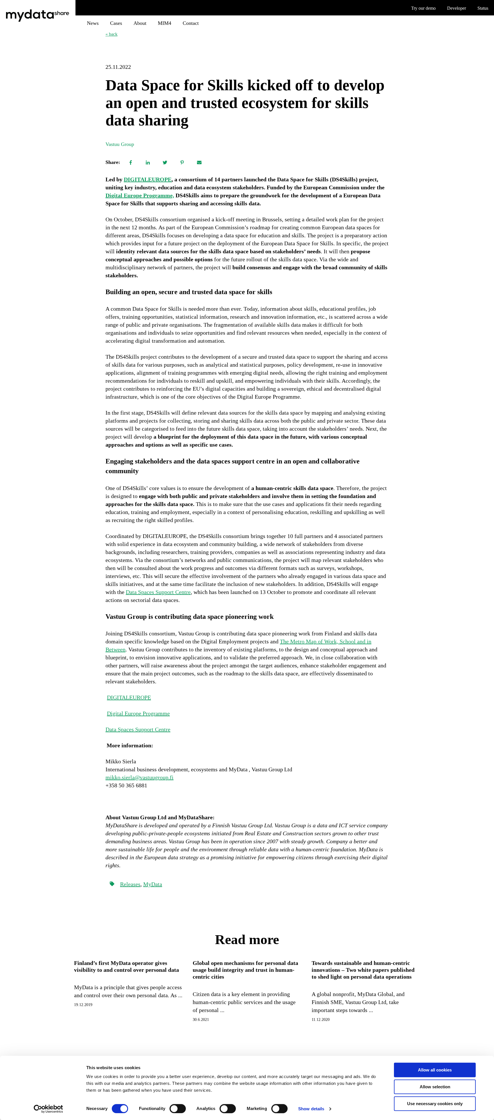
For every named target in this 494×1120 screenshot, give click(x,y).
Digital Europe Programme (138, 713)
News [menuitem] (93, 23)
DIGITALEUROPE (148, 179)
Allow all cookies (435, 1069)
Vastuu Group (119, 144)
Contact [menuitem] (191, 23)
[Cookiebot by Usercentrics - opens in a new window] (48, 1109)
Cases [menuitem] (116, 23)
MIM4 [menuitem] (164, 23)
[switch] (178, 1108)
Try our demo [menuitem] (423, 8)
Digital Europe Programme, (139, 195)
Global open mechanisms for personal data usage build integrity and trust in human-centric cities (245, 970)
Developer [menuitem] (456, 8)
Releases (130, 884)
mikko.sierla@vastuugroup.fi (139, 777)
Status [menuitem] (482, 8)
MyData (152, 884)
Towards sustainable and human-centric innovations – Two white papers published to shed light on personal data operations (363, 970)
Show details (311, 1108)
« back (111, 34)
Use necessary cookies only (435, 1103)
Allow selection (435, 1086)
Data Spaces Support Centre (158, 592)
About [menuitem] (140, 23)
